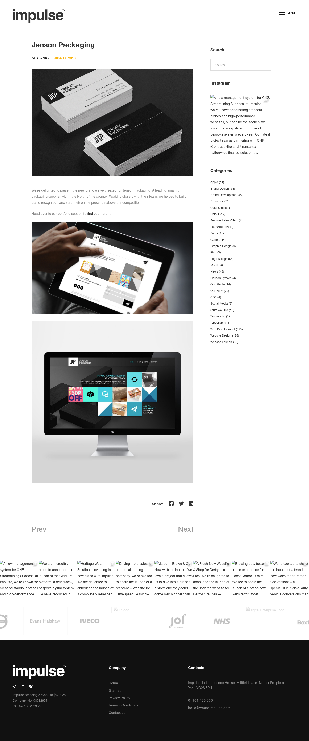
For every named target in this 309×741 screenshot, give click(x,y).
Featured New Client (226, 220)
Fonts (217, 233)
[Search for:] (240, 65)
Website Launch (224, 342)
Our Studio (220, 284)
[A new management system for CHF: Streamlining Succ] (240, 125)
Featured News (222, 227)
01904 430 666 (200, 700)
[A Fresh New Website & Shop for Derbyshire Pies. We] (212, 580)
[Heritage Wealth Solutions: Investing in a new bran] (96, 580)
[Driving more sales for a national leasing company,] (135, 580)
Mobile (217, 265)
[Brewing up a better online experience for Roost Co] (251, 580)
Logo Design (222, 259)
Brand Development (226, 195)
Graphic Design (224, 246)
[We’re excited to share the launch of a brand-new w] (289, 580)
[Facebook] (171, 503)
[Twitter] (181, 503)
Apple (217, 182)
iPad (215, 252)
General (218, 240)
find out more (97, 214)
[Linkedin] (191, 503)
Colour (217, 214)
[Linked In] (22, 687)
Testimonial (220, 316)
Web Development (226, 329)
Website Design (224, 335)
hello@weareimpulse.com (209, 708)
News (217, 271)
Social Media (221, 303)
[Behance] (31, 687)
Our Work (41, 58)
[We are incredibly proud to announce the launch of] (58, 580)
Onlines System (223, 278)
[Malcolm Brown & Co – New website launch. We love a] (173, 580)
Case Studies (222, 208)
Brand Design (222, 188)
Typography (220, 323)
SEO (215, 297)
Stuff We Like (222, 310)
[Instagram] (14, 687)
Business (219, 201)
